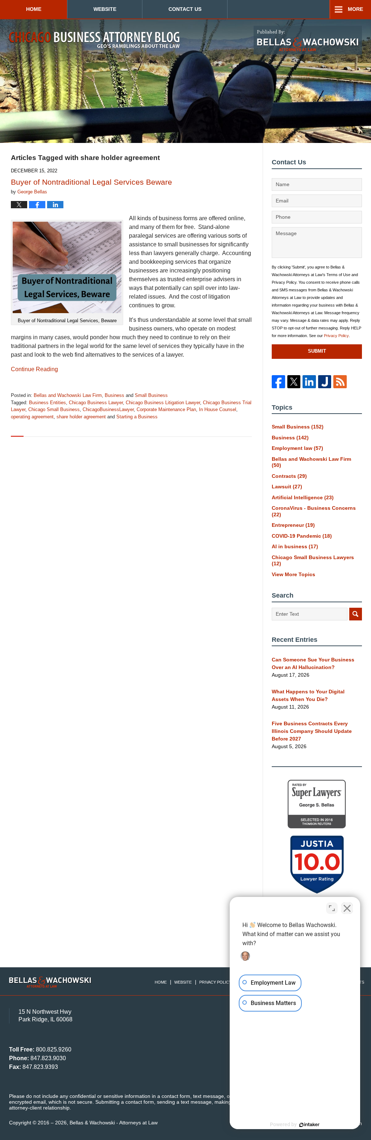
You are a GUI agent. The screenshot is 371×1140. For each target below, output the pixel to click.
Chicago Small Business (54, 409)
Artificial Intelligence (303, 497)
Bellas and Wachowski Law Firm (68, 395)
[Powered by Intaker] (309, 1125)
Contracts (289, 476)
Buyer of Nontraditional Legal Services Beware (91, 182)
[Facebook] (278, 381)
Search (355, 614)
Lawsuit (287, 486)
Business (114, 395)
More (355, 9)
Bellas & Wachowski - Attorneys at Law (114, 1122)
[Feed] (339, 381)
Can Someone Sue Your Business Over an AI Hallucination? (313, 663)
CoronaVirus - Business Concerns (314, 511)
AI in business (295, 546)
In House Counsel (217, 409)
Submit (317, 351)
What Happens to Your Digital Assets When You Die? (308, 695)
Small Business (151, 395)
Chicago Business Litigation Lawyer (163, 402)
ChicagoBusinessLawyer (108, 409)
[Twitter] (293, 381)
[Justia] (324, 381)
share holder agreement (81, 416)
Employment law (297, 448)
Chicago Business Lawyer (96, 402)
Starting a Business (137, 416)
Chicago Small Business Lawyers (313, 560)
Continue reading (34, 369)
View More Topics (293, 574)
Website (104, 9)
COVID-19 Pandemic (302, 536)
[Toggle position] (332, 908)
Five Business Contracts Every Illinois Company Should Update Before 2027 (312, 731)
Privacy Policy (336, 335)
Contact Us (184, 9)
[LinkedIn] (309, 381)
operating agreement (32, 416)
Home (33, 9)
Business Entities (47, 402)
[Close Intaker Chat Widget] (347, 908)
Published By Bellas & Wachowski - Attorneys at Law (308, 40)
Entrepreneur (293, 525)
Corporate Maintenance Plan (166, 409)
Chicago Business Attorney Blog (94, 40)
